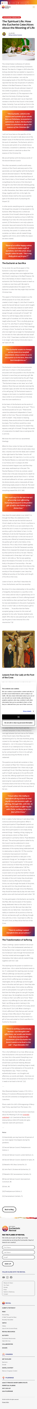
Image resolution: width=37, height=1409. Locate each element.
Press (5, 1289)
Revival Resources (8, 1331)
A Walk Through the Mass (9, 1317)
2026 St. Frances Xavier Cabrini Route (14, 1382)
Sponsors (4, 1362)
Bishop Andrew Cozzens (15, 35)
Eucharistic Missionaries (8, 1338)
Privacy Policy (5, 1402)
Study (9, 1328)
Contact (6, 1294)
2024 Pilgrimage (7, 1391)
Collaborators (7, 1344)
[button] (33, 7)
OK (19, 717)
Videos (4, 1326)
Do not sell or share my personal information (18, 723)
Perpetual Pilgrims (8, 1385)
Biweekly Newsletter (7, 1319)
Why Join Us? (6, 1388)
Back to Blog (9, 1209)
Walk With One (6, 1341)
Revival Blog (5, 1314)
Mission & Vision (8, 1283)
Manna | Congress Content (9, 1371)
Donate (6, 1287)
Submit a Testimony (9, 1292)
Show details (27, 711)
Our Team (6, 1285)
